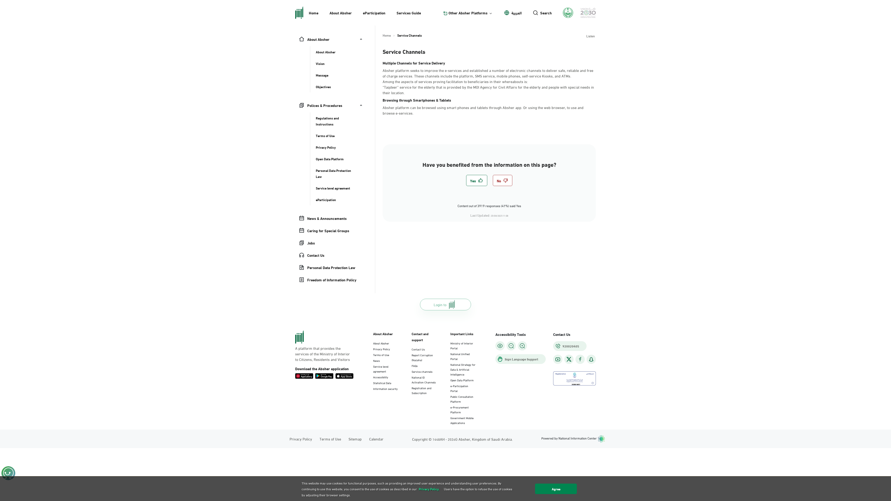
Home (313, 12)
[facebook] (580, 359)
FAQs (415, 365)
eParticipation (374, 12)
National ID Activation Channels (424, 380)
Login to (440, 304)
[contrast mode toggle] (500, 346)
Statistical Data (382, 382)
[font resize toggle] (511, 346)
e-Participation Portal (459, 388)
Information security (385, 388)
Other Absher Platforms (468, 13)
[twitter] (569, 359)
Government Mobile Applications (462, 420)
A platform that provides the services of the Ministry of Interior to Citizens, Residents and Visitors (322, 353)
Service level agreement (380, 369)
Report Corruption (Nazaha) (422, 357)
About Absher (340, 12)
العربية (516, 13)
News (376, 360)
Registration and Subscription (421, 390)
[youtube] (558, 359)
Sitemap (355, 438)
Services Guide (409, 12)
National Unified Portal (460, 356)
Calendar (376, 438)
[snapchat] (591, 359)
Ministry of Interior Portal (461, 345)
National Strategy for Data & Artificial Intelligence (462, 369)
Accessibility (380, 376)
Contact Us (418, 349)
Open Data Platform (462, 379)
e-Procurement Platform (459, 409)
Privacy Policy (381, 348)
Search (546, 13)
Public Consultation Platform (461, 399)
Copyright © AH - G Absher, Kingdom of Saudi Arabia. (462, 439)
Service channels (422, 371)
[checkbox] (476, 180)
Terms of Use (381, 354)
